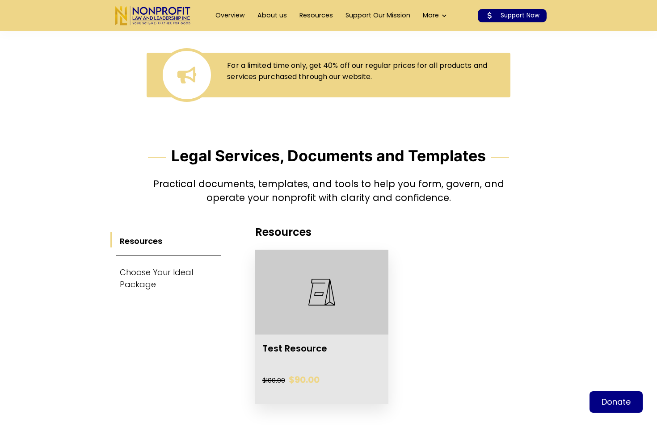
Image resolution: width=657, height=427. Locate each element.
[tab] (168, 239)
